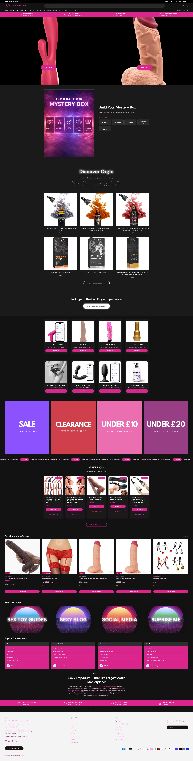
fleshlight (70, 690)
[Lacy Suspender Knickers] (59, 556)
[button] (187, 5)
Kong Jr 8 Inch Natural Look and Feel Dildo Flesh (93, 578)
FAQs (72, 727)
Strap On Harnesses (58, 651)
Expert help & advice (74, 704)
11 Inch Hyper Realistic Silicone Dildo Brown (95, 498)
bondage (107, 686)
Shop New (48, 67)
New (66, 10)
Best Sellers (13, 10)
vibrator (119, 688)
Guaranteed (166, 704)
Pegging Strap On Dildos (59, 654)
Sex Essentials (39, 10)
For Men (130, 122)
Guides (73, 733)
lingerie (103, 686)
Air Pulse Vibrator (104, 648)
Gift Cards (185, 10)
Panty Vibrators (104, 660)
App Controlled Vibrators (106, 651)
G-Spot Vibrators (104, 657)
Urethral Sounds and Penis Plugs (155, 660)
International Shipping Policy (123, 724)
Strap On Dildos (57, 648)
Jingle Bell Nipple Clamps (160, 578)
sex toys (98, 686)
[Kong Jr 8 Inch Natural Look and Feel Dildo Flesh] (96, 556)
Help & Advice (72, 10)
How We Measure (119, 739)
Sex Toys (19, 10)
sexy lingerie (76, 690)
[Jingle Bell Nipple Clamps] (170, 556)
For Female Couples (105, 128)
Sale (166, 1)
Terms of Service (119, 736)
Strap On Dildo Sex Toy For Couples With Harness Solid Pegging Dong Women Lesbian (75, 500)
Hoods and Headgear (152, 651)
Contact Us (74, 724)
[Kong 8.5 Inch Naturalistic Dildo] (133, 556)
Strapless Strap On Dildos (60, 657)
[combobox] (104, 6)
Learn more (26, 1)
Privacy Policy (118, 733)
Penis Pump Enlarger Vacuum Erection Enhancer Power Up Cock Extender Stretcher (139, 500)
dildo (123, 688)
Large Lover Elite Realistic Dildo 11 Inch (16, 578)
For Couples (104, 122)
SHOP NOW (56, 350)
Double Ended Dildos (12, 660)
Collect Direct (74, 742)
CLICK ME (5, 459)
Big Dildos (9, 654)
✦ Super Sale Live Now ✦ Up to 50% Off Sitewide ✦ (30, 460)
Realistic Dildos (11, 648)
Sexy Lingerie (28, 10)
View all (186, 536)
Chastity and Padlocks (152, 657)
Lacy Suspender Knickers (49, 578)
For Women (118, 122)
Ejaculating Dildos (12, 657)
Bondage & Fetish (51, 10)
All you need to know (121, 704)
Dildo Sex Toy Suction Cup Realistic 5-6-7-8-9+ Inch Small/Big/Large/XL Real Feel (53, 500)
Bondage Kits (149, 648)
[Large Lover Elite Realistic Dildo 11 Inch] (22, 556)
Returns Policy (119, 727)
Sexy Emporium (11, 755)
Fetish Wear (149, 654)
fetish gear (113, 686)
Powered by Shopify (19, 755)
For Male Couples (143, 122)
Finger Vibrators (104, 654)
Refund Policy (118, 730)
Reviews (179, 10)
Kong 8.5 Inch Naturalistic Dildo (125, 578)
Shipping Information (120, 721)
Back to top (97, 709)
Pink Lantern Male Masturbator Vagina (116, 498)
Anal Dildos (10, 651)
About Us (73, 736)
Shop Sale (145, 67)
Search (73, 721)
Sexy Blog (73, 730)
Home (6, 10)
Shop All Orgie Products (96, 306)
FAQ (171, 1)
